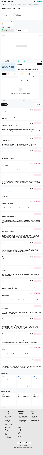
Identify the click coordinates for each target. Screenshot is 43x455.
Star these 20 (39, 104)
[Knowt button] (40, 17)
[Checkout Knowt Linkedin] (30, 443)
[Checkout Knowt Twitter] (27, 443)
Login (34, 1)
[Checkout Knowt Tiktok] (18, 443)
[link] (8, 381)
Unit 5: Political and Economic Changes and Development (30, 5)
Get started (39, 1)
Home (5, 1)
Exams (12, 1)
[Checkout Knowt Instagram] (21, 443)
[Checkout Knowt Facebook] (24, 443)
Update (36, 76)
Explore (8, 1)
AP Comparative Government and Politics (15, 5)
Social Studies (5, 5)
